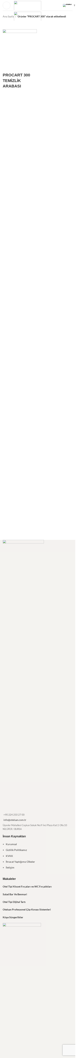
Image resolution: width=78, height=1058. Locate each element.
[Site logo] (27, 5)
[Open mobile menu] (6, 5)
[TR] (68, 5)
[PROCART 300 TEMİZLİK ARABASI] (20, 46)
